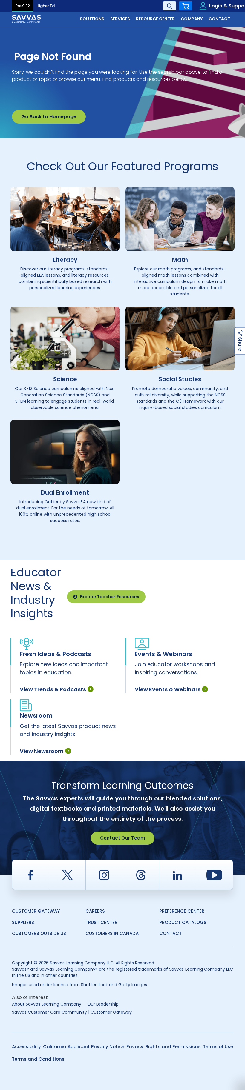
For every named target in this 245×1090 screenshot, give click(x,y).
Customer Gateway (36, 911)
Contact (170, 933)
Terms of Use (218, 1046)
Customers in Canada (112, 933)
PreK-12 (22, 6)
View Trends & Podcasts (53, 689)
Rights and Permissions (173, 1046)
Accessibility (26, 1046)
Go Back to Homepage (48, 116)
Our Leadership (103, 1004)
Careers (95, 911)
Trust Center (101, 922)
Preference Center (181, 911)
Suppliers (23, 922)
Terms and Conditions (38, 1059)
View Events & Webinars (167, 689)
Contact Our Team (122, 838)
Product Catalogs (182, 922)
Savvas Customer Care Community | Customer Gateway (72, 1012)
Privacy (134, 1046)
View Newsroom (42, 751)
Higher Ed (45, 6)
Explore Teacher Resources (109, 597)
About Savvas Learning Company (46, 1004)
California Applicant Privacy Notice (83, 1046)
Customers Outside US (39, 933)
